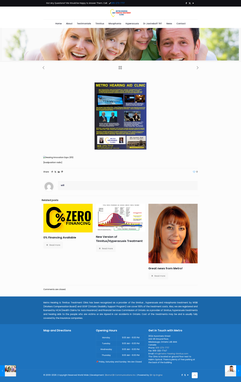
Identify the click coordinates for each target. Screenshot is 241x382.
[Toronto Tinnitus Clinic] (120, 13)
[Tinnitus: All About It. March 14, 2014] (233, 370)
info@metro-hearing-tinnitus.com (171, 353)
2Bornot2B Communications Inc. (120, 375)
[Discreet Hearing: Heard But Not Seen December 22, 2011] (8, 370)
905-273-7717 (118, 3)
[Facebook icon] (186, 3)
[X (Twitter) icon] (190, 3)
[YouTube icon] (193, 3)
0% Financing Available (59, 237)
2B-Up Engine (156, 375)
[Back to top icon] (195, 375)
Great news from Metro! (165, 268)
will (62, 185)
